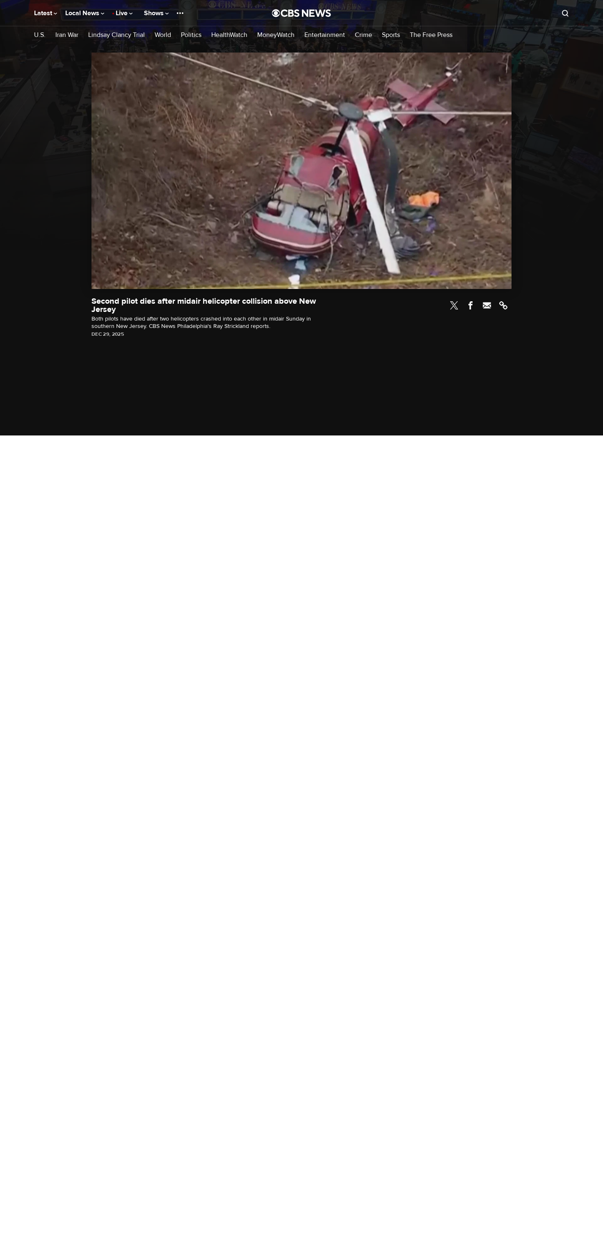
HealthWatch (229, 35)
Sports (391, 35)
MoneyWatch (276, 35)
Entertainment (324, 35)
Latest (44, 13)
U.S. (40, 35)
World (163, 35)
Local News (83, 13)
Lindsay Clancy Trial (116, 35)
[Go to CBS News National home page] (301, 13)
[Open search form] (565, 13)
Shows (154, 13)
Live (122, 13)
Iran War (66, 35)
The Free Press (431, 35)
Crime (363, 35)
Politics (191, 35)
